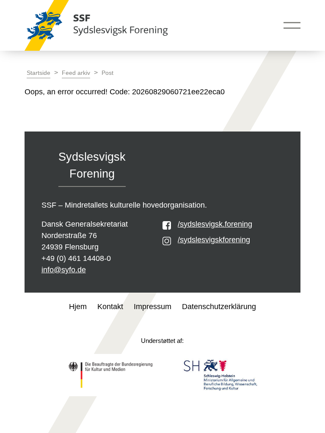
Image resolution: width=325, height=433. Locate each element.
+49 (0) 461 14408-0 (76, 258)
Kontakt (110, 306)
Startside (38, 73)
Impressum (152, 306)
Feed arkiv (76, 73)
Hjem (78, 306)
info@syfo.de (63, 270)
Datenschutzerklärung (219, 306)
